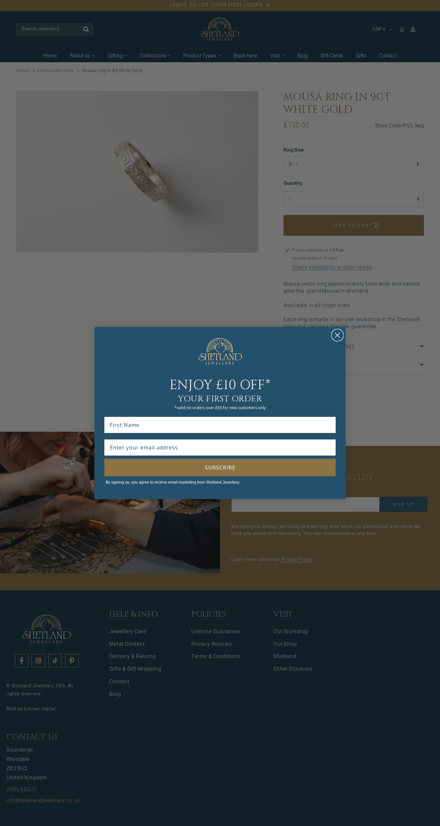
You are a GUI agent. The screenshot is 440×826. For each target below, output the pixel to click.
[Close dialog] (337, 335)
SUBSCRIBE (220, 467)
